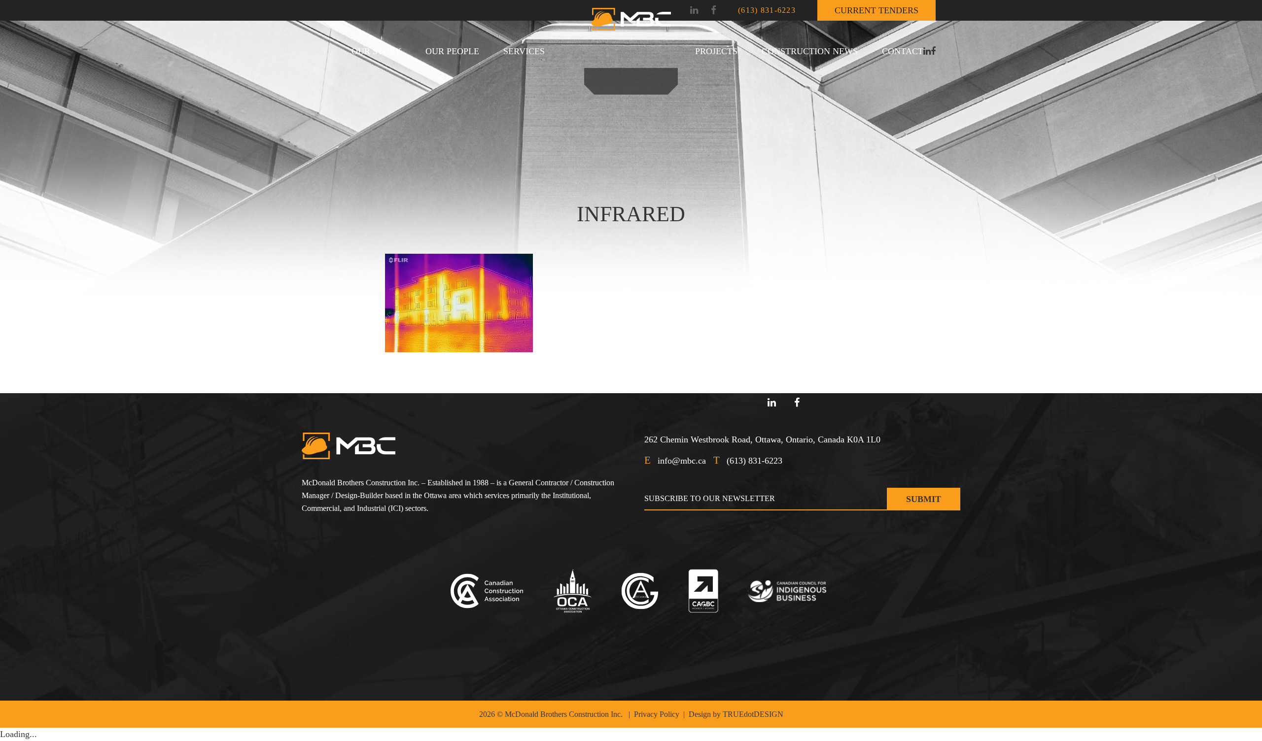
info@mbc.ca (682, 461)
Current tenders (876, 10)
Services (524, 51)
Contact (902, 51)
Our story (376, 51)
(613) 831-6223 (767, 10)
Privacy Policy (656, 714)
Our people (452, 51)
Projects (716, 51)
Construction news (810, 51)
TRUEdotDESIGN (753, 714)
